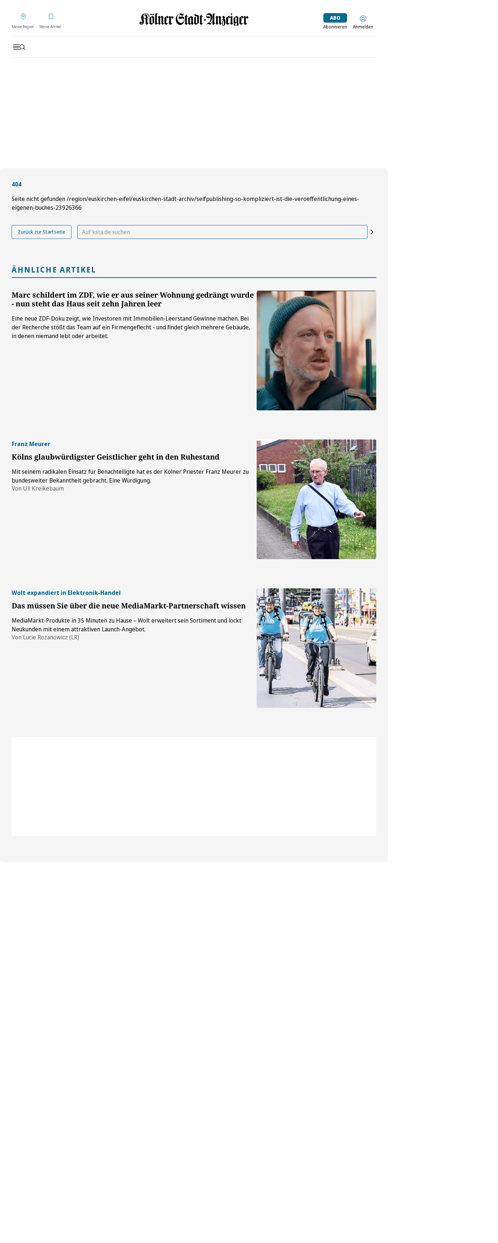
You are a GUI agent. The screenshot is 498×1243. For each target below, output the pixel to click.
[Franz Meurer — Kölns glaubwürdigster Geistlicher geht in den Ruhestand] (316, 499)
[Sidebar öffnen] (19, 47)
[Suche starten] (371, 231)
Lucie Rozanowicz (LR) (51, 637)
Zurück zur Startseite (41, 231)
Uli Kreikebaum (43, 488)
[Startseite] (194, 19)
